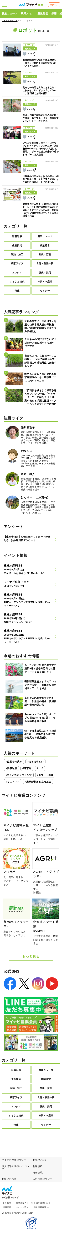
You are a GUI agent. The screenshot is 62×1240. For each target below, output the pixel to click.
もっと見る (31, 956)
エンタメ (17, 272)
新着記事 (17, 236)
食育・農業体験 (45, 263)
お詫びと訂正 (40, 1159)
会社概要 (7, 1203)
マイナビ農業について (14, 1159)
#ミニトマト (12, 781)
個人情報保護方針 (42, 1207)
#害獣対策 (11, 768)
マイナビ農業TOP (10, 21)
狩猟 (17, 290)
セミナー (45, 290)
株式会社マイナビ (10, 1197)
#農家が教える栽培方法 (38, 781)
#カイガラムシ (35, 761)
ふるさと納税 (17, 281)
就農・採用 (45, 272)
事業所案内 (21, 1203)
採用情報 (7, 1207)
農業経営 (43, 13)
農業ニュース (10, 13)
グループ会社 (22, 1207)
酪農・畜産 (45, 254)
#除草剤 (26, 768)
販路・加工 (17, 254)
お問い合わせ (9, 1178)
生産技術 (17, 245)
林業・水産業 (45, 281)
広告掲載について (42, 1178)
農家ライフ (17, 263)
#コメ (40, 768)
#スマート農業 (45, 775)
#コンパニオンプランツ (19, 775)
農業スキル (27, 13)
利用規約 (38, 1166)
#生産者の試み (14, 761)
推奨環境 (38, 1172)
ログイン (54, 4)
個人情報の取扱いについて (15, 1168)
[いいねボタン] (24, 54)
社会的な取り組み (39, 1203)
